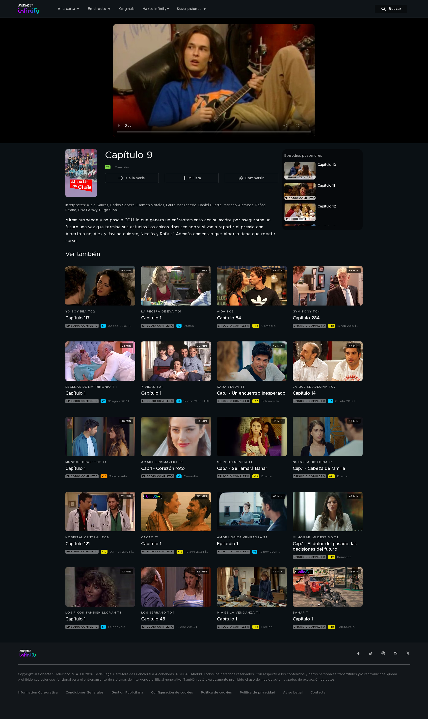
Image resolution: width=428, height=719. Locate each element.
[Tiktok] (371, 653)
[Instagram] (395, 653)
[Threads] (383, 653)
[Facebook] (358, 653)
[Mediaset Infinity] (29, 9)
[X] (408, 653)
